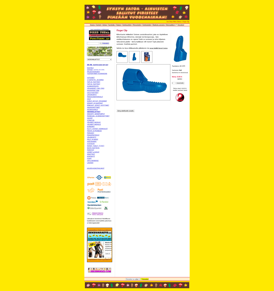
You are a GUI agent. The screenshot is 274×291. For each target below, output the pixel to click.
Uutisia (104, 25)
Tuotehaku (111, 25)
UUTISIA (90, 69)
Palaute (118, 25)
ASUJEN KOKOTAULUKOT (95, 168)
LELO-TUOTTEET (92, 92)
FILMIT (89, 158)
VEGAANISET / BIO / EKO (95, 88)
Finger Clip (186, 22)
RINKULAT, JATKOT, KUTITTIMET (98, 105)
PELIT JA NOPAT (92, 139)
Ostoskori (181, 25)
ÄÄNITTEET (91, 154)
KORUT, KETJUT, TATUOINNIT (97, 101)
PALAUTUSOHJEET (93, 72)
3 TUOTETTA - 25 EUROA (95, 80)
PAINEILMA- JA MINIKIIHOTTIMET (98, 116)
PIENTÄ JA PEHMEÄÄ (94, 131)
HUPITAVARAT (92, 141)
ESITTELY (90, 68)
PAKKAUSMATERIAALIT (95, 97)
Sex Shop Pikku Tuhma (174, 22)
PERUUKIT (90, 133)
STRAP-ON (90, 120)
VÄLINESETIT (91, 137)
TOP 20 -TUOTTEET (93, 82)
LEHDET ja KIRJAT (93, 152)
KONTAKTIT (91, 156)
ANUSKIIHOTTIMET (93, 107)
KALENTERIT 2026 (93, 90)
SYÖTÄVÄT (91, 143)
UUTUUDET (91, 77)
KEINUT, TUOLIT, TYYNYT (95, 146)
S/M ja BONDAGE (93, 160)
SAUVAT (90, 118)
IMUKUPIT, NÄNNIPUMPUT (96, 114)
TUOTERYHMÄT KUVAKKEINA (97, 73)
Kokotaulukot (170, 25)
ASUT (89, 99)
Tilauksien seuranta (158, 25)
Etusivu (92, 25)
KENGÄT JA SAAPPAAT (95, 103)
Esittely (98, 25)
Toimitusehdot (127, 25)
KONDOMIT (91, 126)
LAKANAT (90, 163)
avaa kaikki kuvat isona (159, 48)
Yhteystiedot (137, 25)
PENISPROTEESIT (93, 135)
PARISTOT (90, 150)
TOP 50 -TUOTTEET (93, 84)
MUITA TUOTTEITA (93, 148)
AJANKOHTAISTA (93, 86)
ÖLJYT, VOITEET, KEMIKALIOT (97, 129)
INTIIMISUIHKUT (92, 109)
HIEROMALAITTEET (93, 112)
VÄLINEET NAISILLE (94, 122)
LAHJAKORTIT (92, 94)
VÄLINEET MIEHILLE (94, 124)
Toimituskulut (146, 25)
